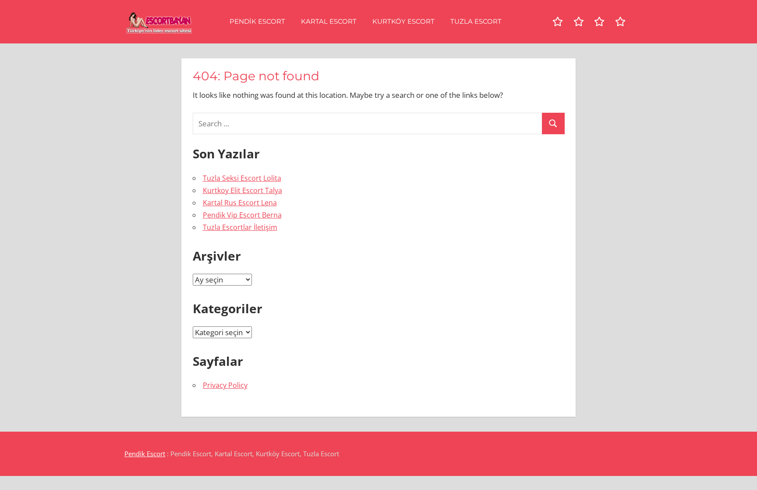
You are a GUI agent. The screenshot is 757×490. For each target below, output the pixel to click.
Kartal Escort (329, 21)
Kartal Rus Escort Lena (240, 202)
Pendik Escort (257, 21)
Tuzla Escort (476, 21)
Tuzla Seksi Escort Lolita (242, 178)
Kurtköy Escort (403, 21)
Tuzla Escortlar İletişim (240, 227)
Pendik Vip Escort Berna (242, 215)
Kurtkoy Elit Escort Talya (242, 190)
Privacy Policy (225, 385)
